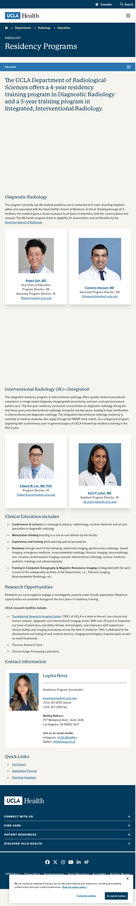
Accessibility (99, 873)
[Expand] (129, 816)
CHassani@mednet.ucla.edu (100, 296)
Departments (23, 27)
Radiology (44, 27)
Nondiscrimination (54, 873)
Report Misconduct (78, 873)
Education (64, 27)
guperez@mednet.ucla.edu (60, 698)
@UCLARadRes (67, 737)
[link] (47, 862)
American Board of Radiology (23, 222)
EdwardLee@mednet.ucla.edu (36, 494)
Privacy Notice (32, 873)
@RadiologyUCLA (64, 741)
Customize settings (86, 895)
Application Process (24, 771)
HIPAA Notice (13, 873)
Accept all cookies (116, 895)
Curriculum (19, 764)
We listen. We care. (120, 873)
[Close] (127, 878)
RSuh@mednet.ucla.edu (36, 298)
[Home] (6, 27)
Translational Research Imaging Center (36, 616)
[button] (103, 4)
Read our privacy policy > (74, 886)
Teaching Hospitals (24, 777)
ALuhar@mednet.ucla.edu (100, 501)
